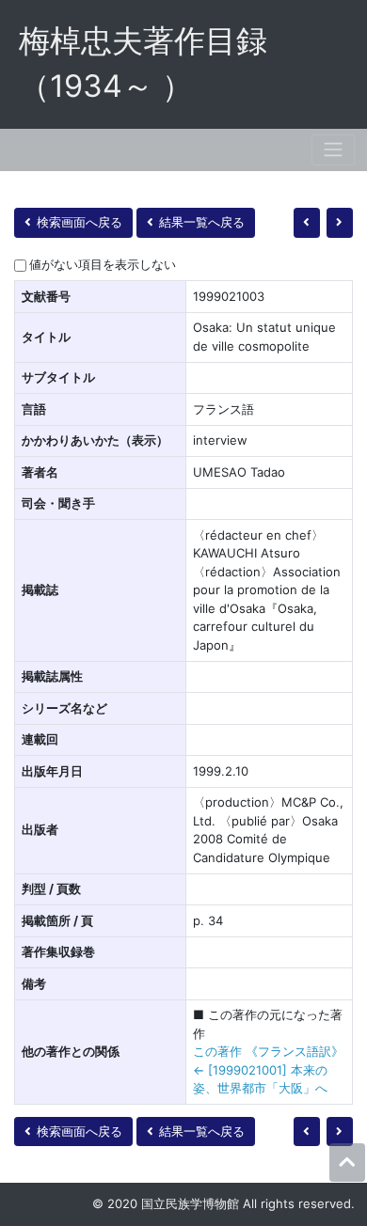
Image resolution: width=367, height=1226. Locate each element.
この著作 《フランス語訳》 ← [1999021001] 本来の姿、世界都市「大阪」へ (268, 1069)
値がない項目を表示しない (102, 264)
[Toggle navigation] (333, 149)
